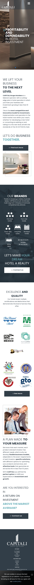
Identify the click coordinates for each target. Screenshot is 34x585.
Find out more (16, 148)
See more (18, 393)
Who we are (17, 555)
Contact (17, 556)
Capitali (17, 562)
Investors (17, 561)
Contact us (18, 270)
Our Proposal (17, 551)
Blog (17, 553)
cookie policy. (17, 581)
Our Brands (17, 552)
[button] (15, 67)
